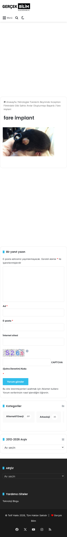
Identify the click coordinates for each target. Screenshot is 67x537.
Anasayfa (11, 102)
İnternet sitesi (10, 335)
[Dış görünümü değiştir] (22, 17)
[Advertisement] (33, 57)
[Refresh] (27, 350)
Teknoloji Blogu (11, 501)
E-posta (8, 320)
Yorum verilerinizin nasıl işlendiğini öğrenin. (26, 392)
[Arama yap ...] (16, 17)
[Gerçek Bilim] (16, 7)
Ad (5, 306)
